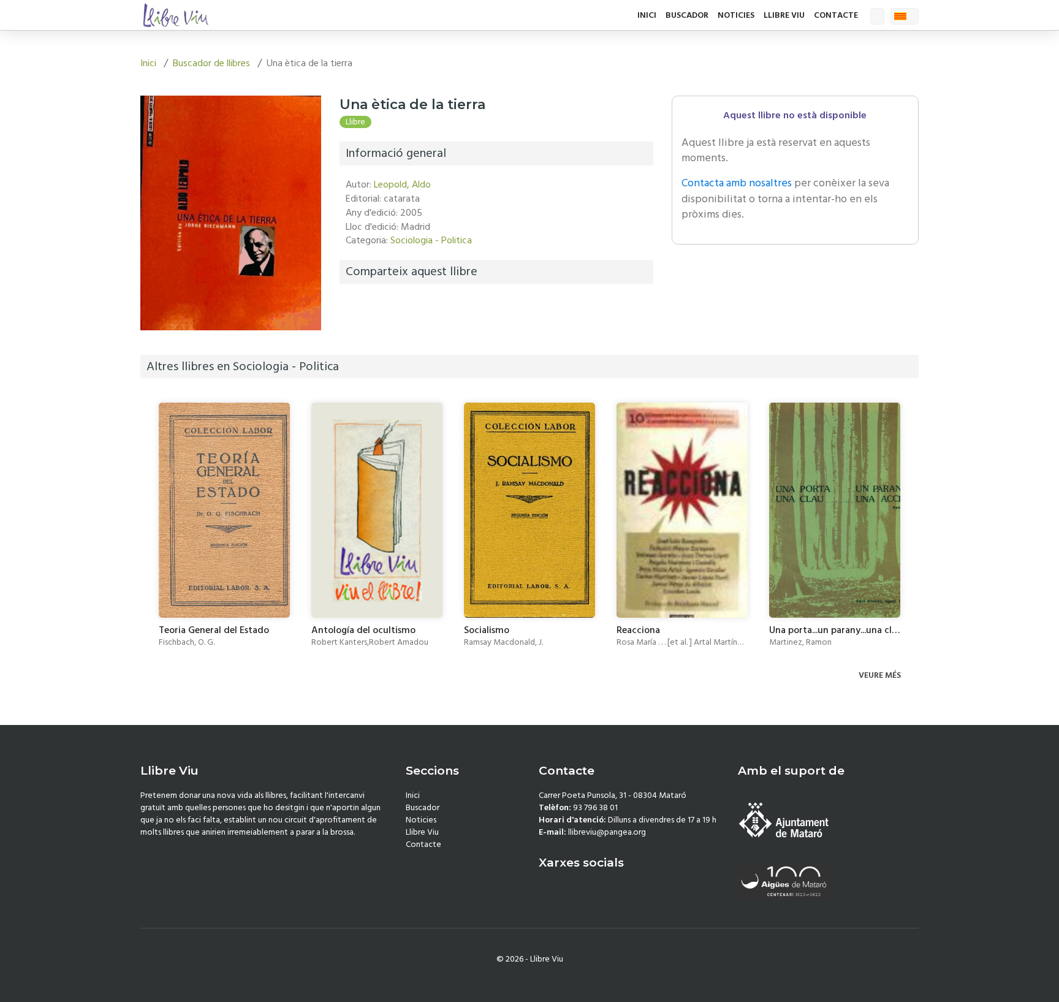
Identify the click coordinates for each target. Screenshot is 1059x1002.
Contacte (836, 15)
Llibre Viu (784, 15)
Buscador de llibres (211, 63)
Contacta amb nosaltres (736, 183)
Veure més (881, 675)
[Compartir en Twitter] (367, 306)
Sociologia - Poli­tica (431, 240)
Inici (646, 15)
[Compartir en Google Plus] (382, 306)
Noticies (736, 15)
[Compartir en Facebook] (351, 306)
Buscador (687, 15)
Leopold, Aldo (402, 184)
